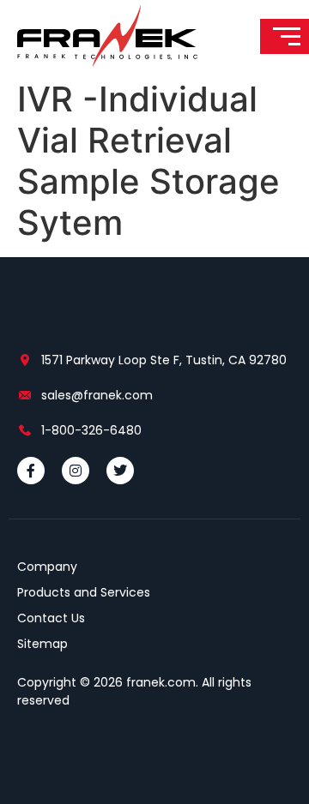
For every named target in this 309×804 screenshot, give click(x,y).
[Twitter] (120, 470)
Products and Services (83, 592)
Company (47, 566)
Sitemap (42, 643)
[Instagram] (75, 470)
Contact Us (51, 618)
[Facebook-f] (31, 470)
